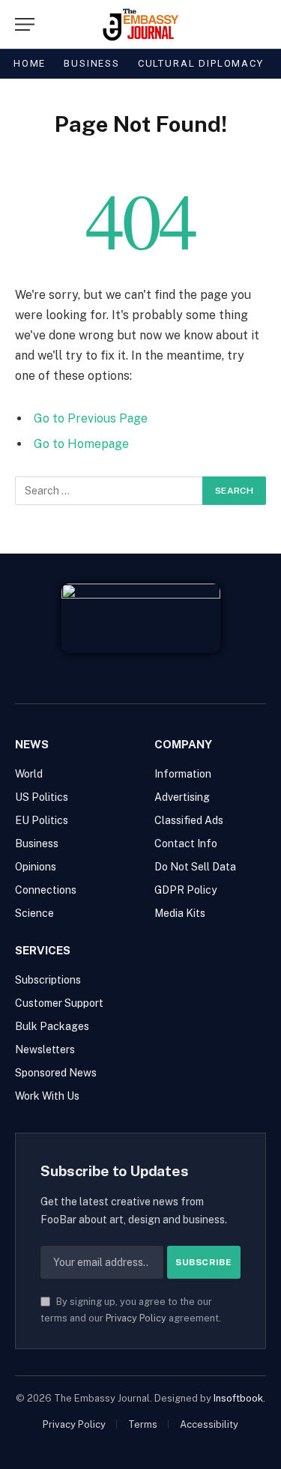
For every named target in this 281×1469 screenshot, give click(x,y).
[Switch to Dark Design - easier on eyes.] (258, 24)
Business (92, 63)
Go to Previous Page (91, 418)
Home (29, 63)
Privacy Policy (136, 1318)
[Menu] (24, 24)
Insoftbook (238, 1398)
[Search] (232, 24)
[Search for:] (109, 490)
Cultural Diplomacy (201, 63)
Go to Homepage (81, 444)
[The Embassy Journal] (140, 24)
